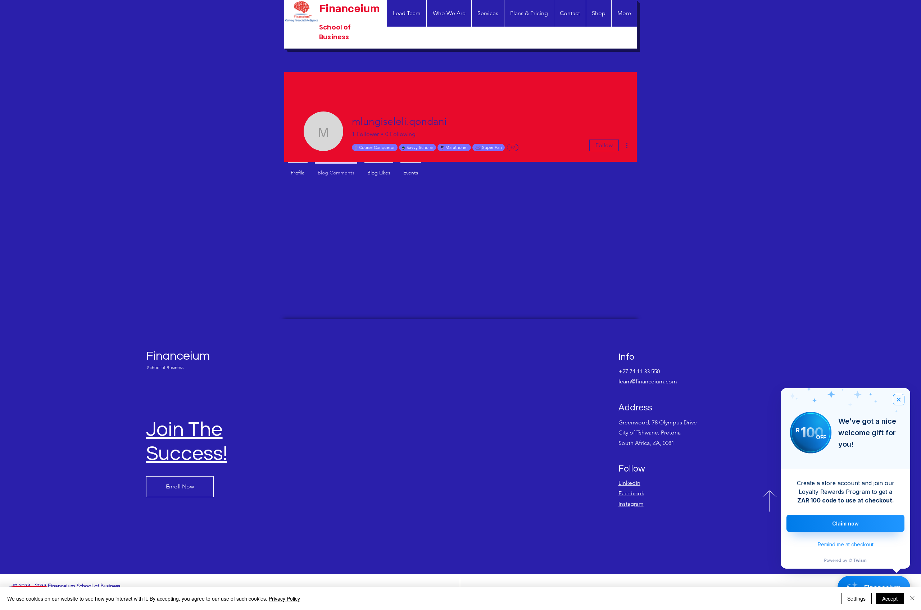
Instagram (631, 503)
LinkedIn (629, 482)
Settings (856, 598)
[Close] (912, 598)
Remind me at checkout (846, 544)
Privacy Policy (284, 598)
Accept (890, 598)
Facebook (631, 493)
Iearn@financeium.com (647, 381)
